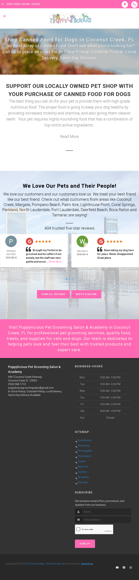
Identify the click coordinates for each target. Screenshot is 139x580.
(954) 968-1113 (17, 384)
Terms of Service (55, 563)
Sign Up (85, 543)
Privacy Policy (36, 563)
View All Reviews (53, 294)
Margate (22, 204)
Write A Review (86, 294)
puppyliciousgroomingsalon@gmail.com (31, 387)
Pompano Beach (46, 204)
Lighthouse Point (95, 204)
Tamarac (60, 215)
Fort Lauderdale (65, 209)
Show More (55, 261)
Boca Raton (119, 209)
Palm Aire (70, 204)
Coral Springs (123, 204)
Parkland (10, 209)
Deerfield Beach (94, 209)
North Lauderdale (34, 209)
